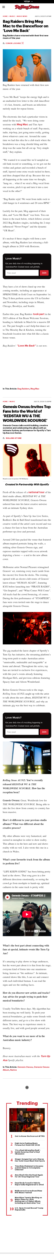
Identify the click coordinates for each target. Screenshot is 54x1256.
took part (38, 314)
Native (13, 1070)
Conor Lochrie (13, 43)
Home (5, 16)
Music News (22, 16)
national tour (36, 492)
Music (12, 16)
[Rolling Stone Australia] (27, 8)
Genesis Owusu (25, 1067)
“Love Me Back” (26, 345)
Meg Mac (22, 124)
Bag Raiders (23, 389)
